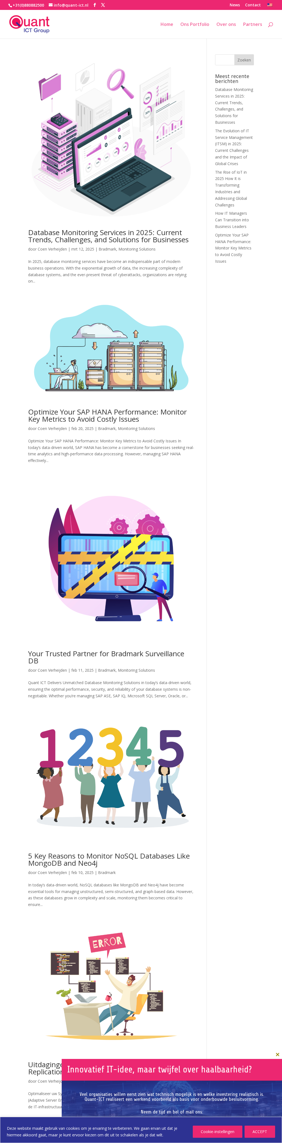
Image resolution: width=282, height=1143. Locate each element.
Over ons (226, 24)
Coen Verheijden (52, 249)
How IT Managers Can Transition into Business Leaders (232, 220)
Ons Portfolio (194, 24)
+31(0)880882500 (28, 5)
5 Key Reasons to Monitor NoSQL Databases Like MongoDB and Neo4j (109, 859)
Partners (252, 24)
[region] (141, 1130)
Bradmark (107, 249)
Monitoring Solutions (137, 249)
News (235, 5)
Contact (253, 5)
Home (167, 24)
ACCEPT (260, 1131)
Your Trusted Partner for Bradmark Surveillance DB (106, 657)
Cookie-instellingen (217, 1131)
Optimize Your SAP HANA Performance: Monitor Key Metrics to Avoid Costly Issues (107, 415)
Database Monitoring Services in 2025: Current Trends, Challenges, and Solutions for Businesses (108, 235)
